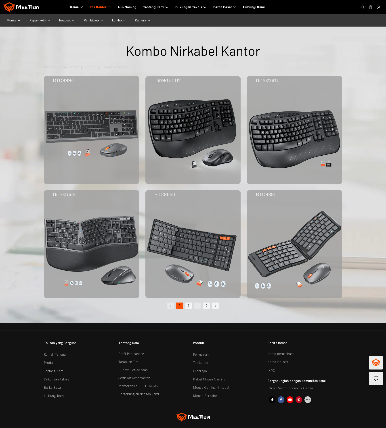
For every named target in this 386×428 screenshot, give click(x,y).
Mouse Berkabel (205, 396)
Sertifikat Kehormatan (134, 378)
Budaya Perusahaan (133, 370)
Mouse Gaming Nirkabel (211, 388)
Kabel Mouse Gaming (209, 379)
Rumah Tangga (55, 355)
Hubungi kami (54, 396)
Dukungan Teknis (56, 379)
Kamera (140, 20)
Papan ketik (37, 20)
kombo (117, 20)
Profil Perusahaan (131, 354)
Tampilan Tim (128, 362)
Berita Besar (53, 388)
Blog (271, 370)
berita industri (278, 362)
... (197, 305)
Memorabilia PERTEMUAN (138, 386)
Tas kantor (70, 67)
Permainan (201, 355)
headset (65, 20)
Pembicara (91, 20)
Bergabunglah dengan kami (138, 394)
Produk (49, 363)
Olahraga (200, 371)
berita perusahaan (281, 354)
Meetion (50, 67)
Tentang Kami (54, 371)
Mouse (11, 20)
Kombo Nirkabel (114, 67)
